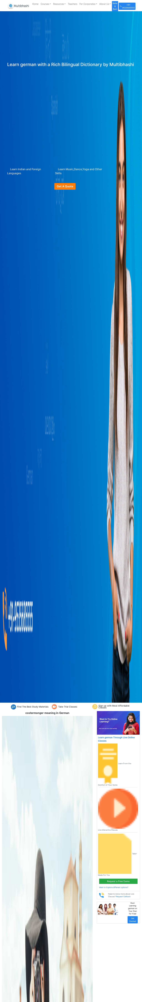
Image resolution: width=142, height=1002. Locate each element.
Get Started (132, 919)
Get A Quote (65, 186)
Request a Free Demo (118, 881)
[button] (46, 4)
